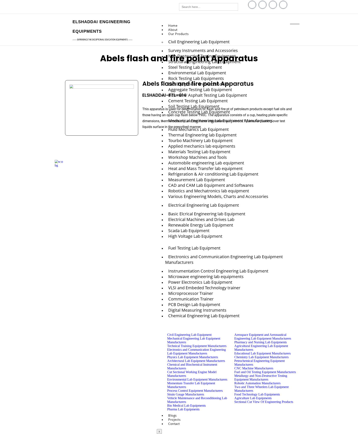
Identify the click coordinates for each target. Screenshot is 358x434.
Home (172, 25)
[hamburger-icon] (294, 24)
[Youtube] (273, 5)
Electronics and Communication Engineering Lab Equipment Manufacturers (224, 259)
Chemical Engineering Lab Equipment (203, 315)
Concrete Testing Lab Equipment (199, 112)
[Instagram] (283, 5)
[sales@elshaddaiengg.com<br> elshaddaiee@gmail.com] (122, 7)
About (173, 30)
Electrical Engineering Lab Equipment (203, 205)
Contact (174, 424)
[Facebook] (252, 5)
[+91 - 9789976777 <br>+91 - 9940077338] (63, 7)
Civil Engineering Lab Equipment (199, 42)
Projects (174, 419)
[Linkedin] (262, 5)
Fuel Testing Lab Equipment (194, 248)
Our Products (178, 34)
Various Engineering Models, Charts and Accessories (218, 196)
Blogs (172, 415)
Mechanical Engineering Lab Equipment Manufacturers (220, 120)
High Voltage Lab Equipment (195, 236)
